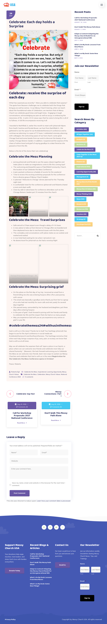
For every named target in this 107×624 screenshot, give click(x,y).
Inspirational (42, 372)
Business (81, 144)
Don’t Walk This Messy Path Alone (56, 414)
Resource (81, 204)
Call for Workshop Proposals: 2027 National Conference (21, 415)
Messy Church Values (53, 374)
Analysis (81, 139)
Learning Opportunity (54, 372)
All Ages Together (85, 134)
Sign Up (81, 106)
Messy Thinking (84, 194)
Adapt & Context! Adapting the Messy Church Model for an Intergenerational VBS (87, 36)
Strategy (81, 219)
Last (89, 82)
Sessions (81, 214)
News (80, 199)
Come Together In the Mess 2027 (86, 155)
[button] (101, 5)
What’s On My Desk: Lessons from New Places (88, 46)
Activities (82, 129)
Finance (81, 161)
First (76, 82)
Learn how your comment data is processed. (54, 501)
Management (82, 177)
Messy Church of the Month (87, 183)
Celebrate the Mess (30, 372)
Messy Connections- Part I (52, 394)
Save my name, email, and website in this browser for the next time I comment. (38, 484)
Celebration (41, 374)
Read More (21, 423)
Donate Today (14, 570)
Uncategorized (83, 224)
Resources (82, 209)
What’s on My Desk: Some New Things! (86, 55)
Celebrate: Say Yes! (25, 394)
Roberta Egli (15, 372)
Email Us (62, 565)
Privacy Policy (10, 619)
